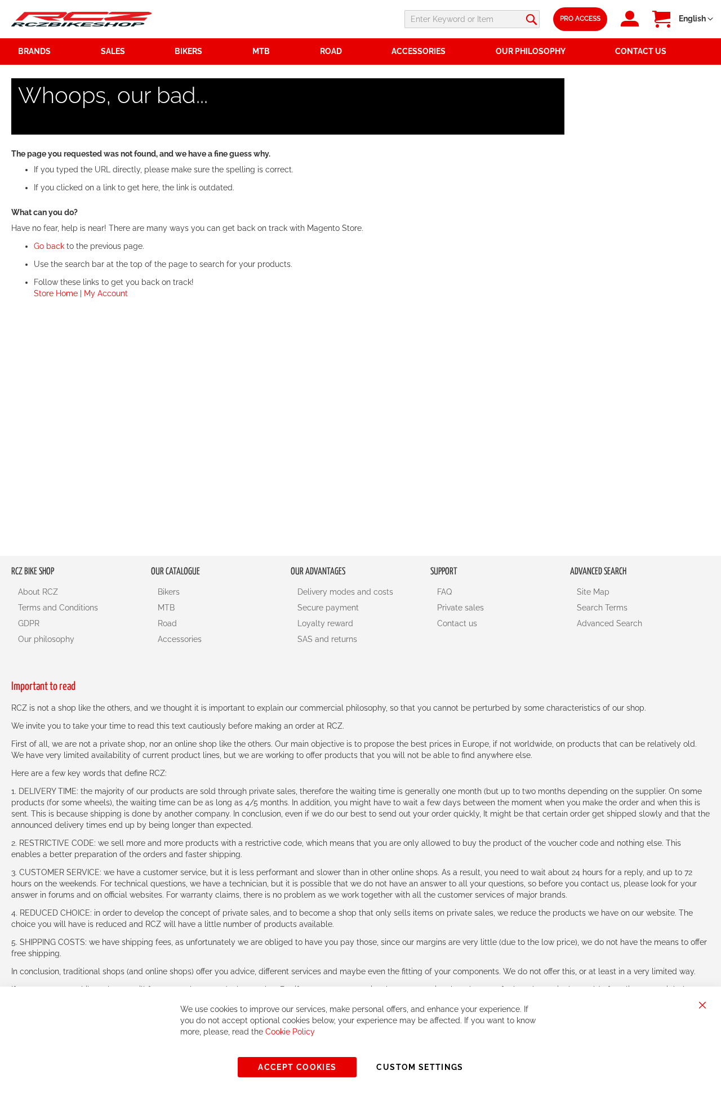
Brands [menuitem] (34, 51)
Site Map (593, 591)
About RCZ (38, 591)
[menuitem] (131, 51)
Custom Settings (419, 1067)
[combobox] (472, 19)
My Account (106, 293)
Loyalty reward (325, 623)
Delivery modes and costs (345, 591)
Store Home (56, 293)
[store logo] (81, 19)
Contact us (457, 623)
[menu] (360, 51)
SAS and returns (327, 639)
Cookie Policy (290, 1031)
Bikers (169, 591)
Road (167, 623)
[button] (696, 19)
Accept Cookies (297, 1067)
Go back (49, 246)
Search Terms (602, 607)
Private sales (460, 607)
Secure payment (328, 607)
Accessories (180, 639)
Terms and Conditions (58, 607)
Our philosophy (46, 639)
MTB (166, 607)
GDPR (28, 623)
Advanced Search (609, 623)
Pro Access (580, 19)
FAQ (444, 591)
